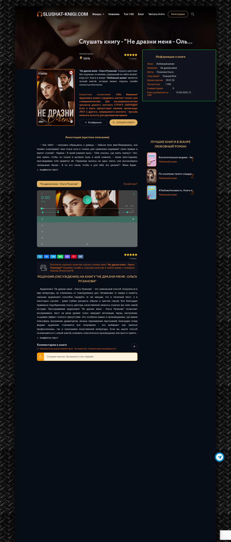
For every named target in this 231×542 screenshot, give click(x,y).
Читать (153, 14)
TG (39, 257)
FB (46, 257)
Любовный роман (116, 78)
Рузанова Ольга (165, 72)
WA (60, 257)
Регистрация (178, 14)
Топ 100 (129, 14)
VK (80, 257)
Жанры (97, 14)
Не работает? (131, 184)
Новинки (113, 14)
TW (53, 257)
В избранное (95, 122)
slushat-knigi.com (65, 14)
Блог (141, 14)
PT (74, 257)
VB (67, 257)
